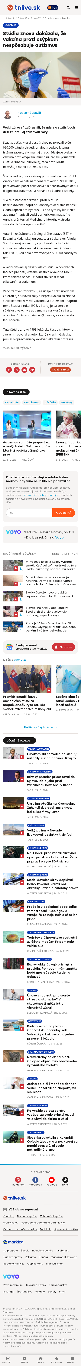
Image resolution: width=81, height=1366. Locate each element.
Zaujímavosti (35, 1132)
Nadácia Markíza (13, 1263)
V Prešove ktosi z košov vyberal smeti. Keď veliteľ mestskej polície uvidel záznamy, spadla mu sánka (51, 565)
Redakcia (45, 1229)
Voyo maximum (13, 1285)
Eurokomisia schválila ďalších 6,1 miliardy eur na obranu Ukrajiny (52, 756)
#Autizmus (31, 402)
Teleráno (33, 1155)
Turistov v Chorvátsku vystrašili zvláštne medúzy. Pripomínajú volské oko (52, 942)
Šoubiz (25, 1250)
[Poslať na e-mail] (24, 369)
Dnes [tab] (55, 553)
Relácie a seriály (42, 1250)
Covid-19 (20, 659)
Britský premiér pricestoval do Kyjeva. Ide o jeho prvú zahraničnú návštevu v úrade (51, 781)
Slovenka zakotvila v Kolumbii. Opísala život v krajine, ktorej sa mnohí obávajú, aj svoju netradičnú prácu (52, 1144)
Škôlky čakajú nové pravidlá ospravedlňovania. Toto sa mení (49, 594)
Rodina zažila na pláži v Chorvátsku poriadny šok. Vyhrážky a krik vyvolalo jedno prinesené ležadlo (50, 1032)
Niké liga (8, 1291)
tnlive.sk (10, 18)
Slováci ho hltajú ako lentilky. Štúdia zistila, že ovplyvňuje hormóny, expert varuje (47, 611)
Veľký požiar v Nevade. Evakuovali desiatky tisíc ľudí (49, 832)
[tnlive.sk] (23, 8)
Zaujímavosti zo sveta (41, 932)
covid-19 (37, 18)
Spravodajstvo (58, 1285)
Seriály (52, 1291)
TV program (10, 1250)
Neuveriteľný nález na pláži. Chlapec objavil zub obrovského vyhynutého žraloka (52, 1061)
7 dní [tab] (75, 553)
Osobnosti (62, 1250)
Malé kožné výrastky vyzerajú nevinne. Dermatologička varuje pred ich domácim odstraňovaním (51, 580)
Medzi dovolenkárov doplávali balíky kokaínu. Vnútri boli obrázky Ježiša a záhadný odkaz (52, 884)
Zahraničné (24, 18)
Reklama (30, 1257)
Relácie (40, 1291)
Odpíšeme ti (35, 1263)
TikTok (65, 1184)
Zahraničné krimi (37, 848)
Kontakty (8, 1216)
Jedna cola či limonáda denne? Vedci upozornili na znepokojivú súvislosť (51, 1088)
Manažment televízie (64, 1257)
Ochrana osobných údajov (20, 1229)
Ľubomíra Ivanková (39, 924)
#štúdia (50, 402)
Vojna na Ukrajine (38, 749)
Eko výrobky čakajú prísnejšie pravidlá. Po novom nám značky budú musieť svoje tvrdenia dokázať (52, 971)
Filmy (62, 1291)
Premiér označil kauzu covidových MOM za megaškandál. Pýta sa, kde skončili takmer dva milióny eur (27, 703)
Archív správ (10, 1222)
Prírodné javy (36, 825)
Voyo (59, 537)
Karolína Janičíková (12, 714)
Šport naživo (24, 1291)
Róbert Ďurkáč (29, 113)
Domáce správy (27, 1216)
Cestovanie (34, 1021)
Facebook (35, 1184)
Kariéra (43, 1257)
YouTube (51, 1184)
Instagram (18, 1184)
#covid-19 (12, 402)
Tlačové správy (12, 1257)
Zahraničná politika (39, 772)
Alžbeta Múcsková (65, 710)
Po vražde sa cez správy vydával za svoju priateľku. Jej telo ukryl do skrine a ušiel (50, 1115)
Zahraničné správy (51, 1216)
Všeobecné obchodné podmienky (43, 1222)
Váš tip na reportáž (23, 1209)
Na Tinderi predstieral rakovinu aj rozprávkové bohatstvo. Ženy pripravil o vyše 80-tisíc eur (52, 857)
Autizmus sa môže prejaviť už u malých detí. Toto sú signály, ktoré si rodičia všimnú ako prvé (26, 448)
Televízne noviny (36, 1285)
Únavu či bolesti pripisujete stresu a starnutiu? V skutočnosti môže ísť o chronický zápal (48, 1002)
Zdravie (32, 990)
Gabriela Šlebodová (40, 951)
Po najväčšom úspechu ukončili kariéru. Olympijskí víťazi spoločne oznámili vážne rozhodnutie (51, 626)
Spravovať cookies (66, 1229)
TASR (30, 763)
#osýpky (67, 402)
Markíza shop (54, 1263)
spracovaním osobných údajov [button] (40, 495)
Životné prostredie (39, 959)
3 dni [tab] (65, 553)
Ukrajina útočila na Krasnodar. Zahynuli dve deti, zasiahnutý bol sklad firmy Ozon (51, 808)
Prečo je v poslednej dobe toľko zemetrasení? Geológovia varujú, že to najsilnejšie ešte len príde (52, 913)
